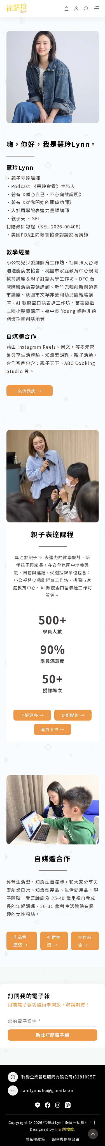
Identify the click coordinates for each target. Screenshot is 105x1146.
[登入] (76, 8)
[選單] (96, 8)
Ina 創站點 (64, 1129)
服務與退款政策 (66, 1139)
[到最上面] (93, 1134)
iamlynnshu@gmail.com (48, 1090)
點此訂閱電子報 (52, 1035)
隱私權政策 (35, 1139)
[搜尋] (86, 8)
